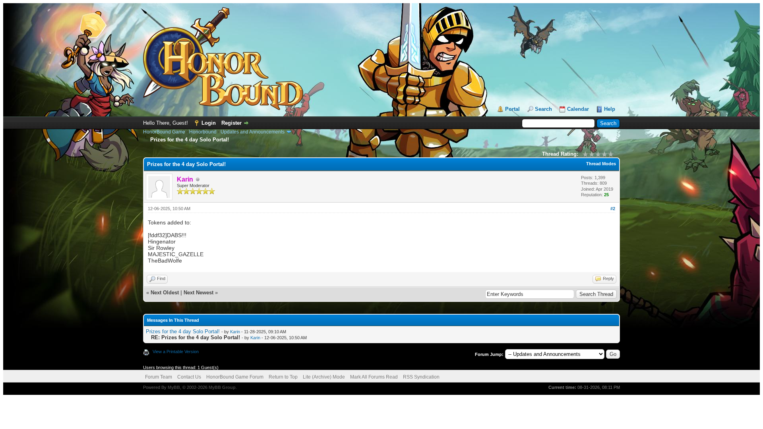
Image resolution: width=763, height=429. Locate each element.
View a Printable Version (176, 351)
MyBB (174, 387)
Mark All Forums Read (374, 377)
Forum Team (158, 377)
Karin (235, 331)
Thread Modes (601, 163)
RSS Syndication (421, 377)
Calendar (578, 109)
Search (543, 109)
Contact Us (189, 377)
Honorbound (203, 132)
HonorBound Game (164, 132)
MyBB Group (222, 387)
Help (609, 109)
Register (231, 123)
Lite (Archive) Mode (324, 377)
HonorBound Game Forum (234, 377)
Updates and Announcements (253, 132)
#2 (612, 208)
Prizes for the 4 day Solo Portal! (183, 331)
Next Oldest (165, 293)
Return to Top (283, 377)
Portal (512, 109)
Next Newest (198, 293)
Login (208, 123)
